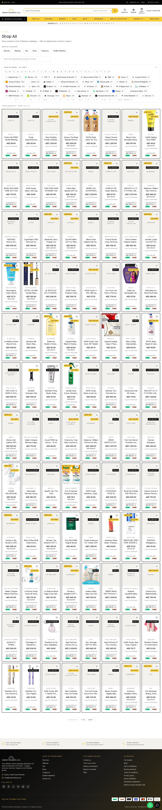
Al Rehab (31, 91)
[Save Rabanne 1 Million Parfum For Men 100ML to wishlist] (97, 415)
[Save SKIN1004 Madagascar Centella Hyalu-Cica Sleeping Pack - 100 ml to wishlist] (157, 515)
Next (91, 720)
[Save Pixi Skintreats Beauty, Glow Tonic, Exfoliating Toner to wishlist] (157, 666)
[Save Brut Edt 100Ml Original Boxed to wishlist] (77, 515)
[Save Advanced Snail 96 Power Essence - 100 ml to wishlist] (137, 366)
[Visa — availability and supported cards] (136, 799)
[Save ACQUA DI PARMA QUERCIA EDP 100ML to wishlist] (17, 617)
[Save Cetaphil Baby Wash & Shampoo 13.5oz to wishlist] (77, 317)
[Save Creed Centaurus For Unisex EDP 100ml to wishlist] (97, 515)
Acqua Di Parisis (140, 77)
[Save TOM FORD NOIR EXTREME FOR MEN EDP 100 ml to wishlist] (57, 164)
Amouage (53, 96)
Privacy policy (129, 775)
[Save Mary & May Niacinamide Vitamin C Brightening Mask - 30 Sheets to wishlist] (137, 317)
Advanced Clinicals (69, 82)
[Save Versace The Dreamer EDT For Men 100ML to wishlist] (57, 515)
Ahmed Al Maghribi (142, 82)
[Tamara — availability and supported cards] (122, 799)
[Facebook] (9, 787)
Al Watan (46, 91)
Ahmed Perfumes (17, 86)
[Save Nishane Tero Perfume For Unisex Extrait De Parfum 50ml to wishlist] (117, 366)
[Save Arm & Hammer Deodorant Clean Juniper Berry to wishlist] (77, 466)
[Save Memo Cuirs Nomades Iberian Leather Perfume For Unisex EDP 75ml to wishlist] (137, 113)
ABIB (111, 77)
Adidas (50, 82)
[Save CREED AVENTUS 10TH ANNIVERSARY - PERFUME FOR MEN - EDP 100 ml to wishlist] (117, 415)
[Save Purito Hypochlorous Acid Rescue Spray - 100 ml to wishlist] (37, 113)
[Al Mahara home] (11, 10)
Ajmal (34, 86)
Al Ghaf (108, 86)
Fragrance (98, 19)
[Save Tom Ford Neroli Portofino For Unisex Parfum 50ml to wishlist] (137, 415)
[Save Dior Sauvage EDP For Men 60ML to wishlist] (97, 617)
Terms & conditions (131, 772)
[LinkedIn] (23, 787)
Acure (35, 82)
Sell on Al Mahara (130, 766)
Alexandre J (102, 91)
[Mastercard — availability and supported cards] (143, 799)
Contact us (134, 2)
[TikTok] (13, 787)
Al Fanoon (90, 86)
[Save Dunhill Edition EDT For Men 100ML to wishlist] (77, 215)
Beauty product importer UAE (134, 785)
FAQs (143, 2)
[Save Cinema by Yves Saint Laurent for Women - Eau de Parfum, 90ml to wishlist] (77, 415)
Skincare (48, 19)
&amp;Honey (13, 77)
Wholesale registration (132, 782)
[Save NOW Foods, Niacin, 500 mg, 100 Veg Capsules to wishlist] (37, 164)
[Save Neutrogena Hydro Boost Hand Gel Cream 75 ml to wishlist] (17, 266)
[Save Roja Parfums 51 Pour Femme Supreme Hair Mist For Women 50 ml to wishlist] (117, 617)
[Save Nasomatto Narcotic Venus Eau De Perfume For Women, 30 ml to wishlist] (37, 466)
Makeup (62, 19)
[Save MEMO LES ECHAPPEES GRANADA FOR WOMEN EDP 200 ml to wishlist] (97, 164)
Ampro (70, 96)
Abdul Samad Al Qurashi (67, 77)
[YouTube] (18, 787)
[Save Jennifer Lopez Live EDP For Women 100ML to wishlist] (157, 215)
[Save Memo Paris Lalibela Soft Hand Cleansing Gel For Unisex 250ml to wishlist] (97, 215)
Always (119, 91)
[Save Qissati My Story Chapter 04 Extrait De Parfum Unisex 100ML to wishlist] (57, 215)
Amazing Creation (138, 91)
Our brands (128, 760)
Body (85, 19)
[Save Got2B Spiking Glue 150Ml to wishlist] (157, 113)
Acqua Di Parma (17, 82)
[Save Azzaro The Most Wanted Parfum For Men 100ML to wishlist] (77, 113)
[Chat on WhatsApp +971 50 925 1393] (150, 805)
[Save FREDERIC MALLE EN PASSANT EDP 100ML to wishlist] (17, 215)
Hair (74, 19)
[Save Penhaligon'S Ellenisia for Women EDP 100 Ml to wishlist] (37, 617)
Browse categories (13, 19)
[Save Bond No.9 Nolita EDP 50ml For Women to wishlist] (137, 466)
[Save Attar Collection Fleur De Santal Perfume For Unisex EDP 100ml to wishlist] (77, 666)
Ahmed (122, 82)
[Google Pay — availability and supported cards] (157, 799)
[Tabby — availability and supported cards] (115, 799)
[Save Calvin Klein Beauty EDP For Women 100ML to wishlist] (77, 164)
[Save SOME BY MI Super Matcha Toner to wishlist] (117, 164)
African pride (106, 82)
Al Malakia (144, 86)
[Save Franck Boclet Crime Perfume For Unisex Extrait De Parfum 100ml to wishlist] (117, 215)
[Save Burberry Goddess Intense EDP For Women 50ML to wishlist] (137, 666)
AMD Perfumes (16, 96)
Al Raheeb (14, 91)
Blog (125, 763)
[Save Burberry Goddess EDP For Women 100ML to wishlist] (77, 566)
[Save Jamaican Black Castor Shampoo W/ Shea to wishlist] (117, 515)
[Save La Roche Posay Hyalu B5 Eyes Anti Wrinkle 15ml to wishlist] (37, 566)
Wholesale (154, 19)
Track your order (89, 763)
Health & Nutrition (118, 19)
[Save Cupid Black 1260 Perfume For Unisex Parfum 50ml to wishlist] (37, 215)
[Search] (115, 11)
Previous (73, 720)
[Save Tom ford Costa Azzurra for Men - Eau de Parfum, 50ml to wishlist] (97, 666)
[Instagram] (4, 787)
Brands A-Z (138, 19)
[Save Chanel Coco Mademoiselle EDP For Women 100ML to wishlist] (157, 566)
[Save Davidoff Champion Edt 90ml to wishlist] (37, 366)
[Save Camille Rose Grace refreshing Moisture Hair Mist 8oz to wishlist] (77, 366)
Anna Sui (149, 96)
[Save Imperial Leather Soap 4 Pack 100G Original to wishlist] (117, 317)
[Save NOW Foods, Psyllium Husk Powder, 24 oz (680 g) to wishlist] (77, 266)
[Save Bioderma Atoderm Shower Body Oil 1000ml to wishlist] (57, 317)
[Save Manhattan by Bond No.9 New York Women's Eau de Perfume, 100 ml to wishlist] (157, 266)
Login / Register (153, 10)
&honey (32, 77)
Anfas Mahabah (129, 96)
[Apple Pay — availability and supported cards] (150, 799)
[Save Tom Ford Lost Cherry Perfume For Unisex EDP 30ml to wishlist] (117, 266)
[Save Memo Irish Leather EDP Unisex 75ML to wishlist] (17, 415)
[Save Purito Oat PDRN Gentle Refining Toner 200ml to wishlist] (17, 113)
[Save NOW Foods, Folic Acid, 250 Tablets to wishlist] (97, 317)
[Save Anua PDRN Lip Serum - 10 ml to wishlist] (57, 415)
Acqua (124, 77)
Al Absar (51, 86)
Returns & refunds (89, 769)
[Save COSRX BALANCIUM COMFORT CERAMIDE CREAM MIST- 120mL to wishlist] (17, 466)
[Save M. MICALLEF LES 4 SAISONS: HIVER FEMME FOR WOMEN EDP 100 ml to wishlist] (57, 266)
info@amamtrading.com (12, 778)
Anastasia (86, 96)
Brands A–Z (47, 779)
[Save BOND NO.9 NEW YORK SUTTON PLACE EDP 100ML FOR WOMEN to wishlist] (17, 164)
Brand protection (130, 769)
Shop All (36, 19)
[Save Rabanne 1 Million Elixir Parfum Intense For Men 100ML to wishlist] (157, 164)
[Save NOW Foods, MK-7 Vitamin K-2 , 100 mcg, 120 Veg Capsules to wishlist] (57, 666)
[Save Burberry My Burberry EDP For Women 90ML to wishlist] (17, 515)
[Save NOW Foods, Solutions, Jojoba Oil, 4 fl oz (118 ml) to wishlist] (97, 466)
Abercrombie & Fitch (91, 77)
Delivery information (90, 766)
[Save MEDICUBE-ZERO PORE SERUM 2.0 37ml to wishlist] (137, 515)
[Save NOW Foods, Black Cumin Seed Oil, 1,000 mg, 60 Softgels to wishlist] (97, 366)
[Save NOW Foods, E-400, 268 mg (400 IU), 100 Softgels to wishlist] (97, 266)
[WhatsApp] (127, 2)
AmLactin (35, 96)
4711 (47, 77)
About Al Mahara (130, 779)
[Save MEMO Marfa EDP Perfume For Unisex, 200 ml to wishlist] (117, 566)
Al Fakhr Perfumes (70, 86)
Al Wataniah (64, 91)
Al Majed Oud (124, 86)
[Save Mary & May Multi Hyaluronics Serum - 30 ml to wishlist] (37, 515)
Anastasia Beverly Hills (107, 96)
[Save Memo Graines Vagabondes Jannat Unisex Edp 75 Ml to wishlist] (117, 666)
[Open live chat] (157, 805)
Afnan (89, 82)
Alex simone (83, 91)
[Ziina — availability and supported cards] (129, 799)
